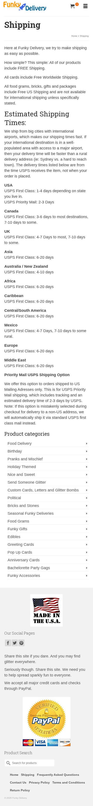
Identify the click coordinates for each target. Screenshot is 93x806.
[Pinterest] (21, 643)
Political (14, 498)
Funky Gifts (17, 529)
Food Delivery (20, 443)
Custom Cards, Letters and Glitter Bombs (43, 490)
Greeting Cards (21, 544)
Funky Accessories (24, 575)
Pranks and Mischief (25, 459)
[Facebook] (8, 643)
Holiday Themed (22, 467)
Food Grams (18, 521)
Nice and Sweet (21, 474)
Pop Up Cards (20, 552)
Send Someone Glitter (27, 482)
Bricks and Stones (23, 506)
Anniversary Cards (24, 560)
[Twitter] (15, 643)
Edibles (14, 537)
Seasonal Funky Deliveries (31, 513)
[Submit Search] (7, 763)
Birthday (15, 451)
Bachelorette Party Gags (29, 568)
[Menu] (85, 6)
